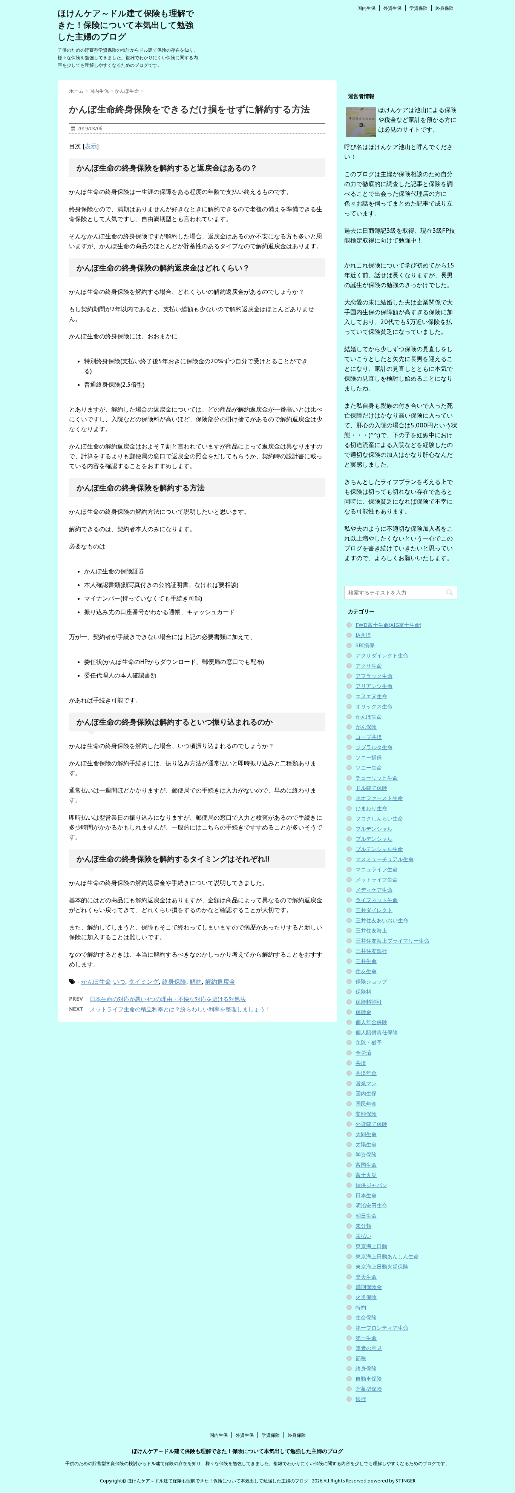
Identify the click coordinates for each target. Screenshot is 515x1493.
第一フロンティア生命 (382, 1327)
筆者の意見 (369, 1348)
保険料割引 (369, 1001)
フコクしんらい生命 (379, 818)
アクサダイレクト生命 (382, 655)
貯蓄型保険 (369, 1388)
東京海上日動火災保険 (382, 1266)
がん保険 (366, 726)
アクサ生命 (369, 665)
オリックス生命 (374, 706)
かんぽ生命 (96, 981)
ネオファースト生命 (379, 798)
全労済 (363, 1052)
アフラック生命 (374, 676)
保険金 (363, 1012)
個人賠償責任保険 (377, 1032)
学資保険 (418, 8)
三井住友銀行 (371, 951)
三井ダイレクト (374, 910)
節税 (361, 1358)
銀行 (361, 1399)
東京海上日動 (371, 1246)
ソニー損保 (369, 757)
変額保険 (366, 1114)
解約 (196, 981)
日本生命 (366, 1195)
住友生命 (366, 971)
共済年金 (366, 1073)
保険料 (363, 991)
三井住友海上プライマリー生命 (392, 940)
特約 (361, 1307)
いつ (119, 981)
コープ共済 (369, 737)
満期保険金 (369, 1287)
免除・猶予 (369, 1042)
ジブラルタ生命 (374, 747)
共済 (361, 1063)
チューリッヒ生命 (377, 777)
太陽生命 (366, 1144)
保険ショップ (371, 981)
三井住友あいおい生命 (382, 920)
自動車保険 (369, 1378)
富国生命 (366, 1164)
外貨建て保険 (371, 1124)
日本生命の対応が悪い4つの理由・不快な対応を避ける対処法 (168, 999)
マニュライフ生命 (377, 869)
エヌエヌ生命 (371, 696)
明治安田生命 (371, 1205)
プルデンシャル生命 (379, 849)
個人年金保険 (371, 1022)
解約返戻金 (220, 981)
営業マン (366, 1083)
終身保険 (444, 8)
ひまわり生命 (371, 808)
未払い (363, 1236)
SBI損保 (365, 645)
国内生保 (366, 8)
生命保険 (366, 1317)
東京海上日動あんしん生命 (387, 1256)
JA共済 (363, 635)
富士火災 (366, 1175)
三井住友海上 (371, 930)
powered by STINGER (391, 1481)
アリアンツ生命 (374, 686)
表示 (91, 146)
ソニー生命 (369, 767)
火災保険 (366, 1297)
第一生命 (366, 1338)
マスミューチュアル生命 (385, 859)
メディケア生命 (374, 889)
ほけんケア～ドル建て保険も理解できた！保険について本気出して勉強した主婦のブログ (126, 25)
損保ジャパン (371, 1185)
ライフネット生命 (377, 900)
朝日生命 (366, 1215)
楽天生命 (366, 1276)
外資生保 (392, 8)
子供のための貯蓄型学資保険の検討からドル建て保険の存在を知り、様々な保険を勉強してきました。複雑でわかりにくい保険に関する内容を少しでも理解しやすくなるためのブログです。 (257, 1463)
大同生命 (366, 1134)
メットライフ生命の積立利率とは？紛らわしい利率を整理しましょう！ (180, 1009)
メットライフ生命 (377, 879)
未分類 (363, 1226)
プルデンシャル (374, 828)
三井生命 (366, 961)
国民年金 (366, 1103)
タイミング (144, 981)
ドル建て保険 (371, 788)
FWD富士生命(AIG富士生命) (389, 625)
